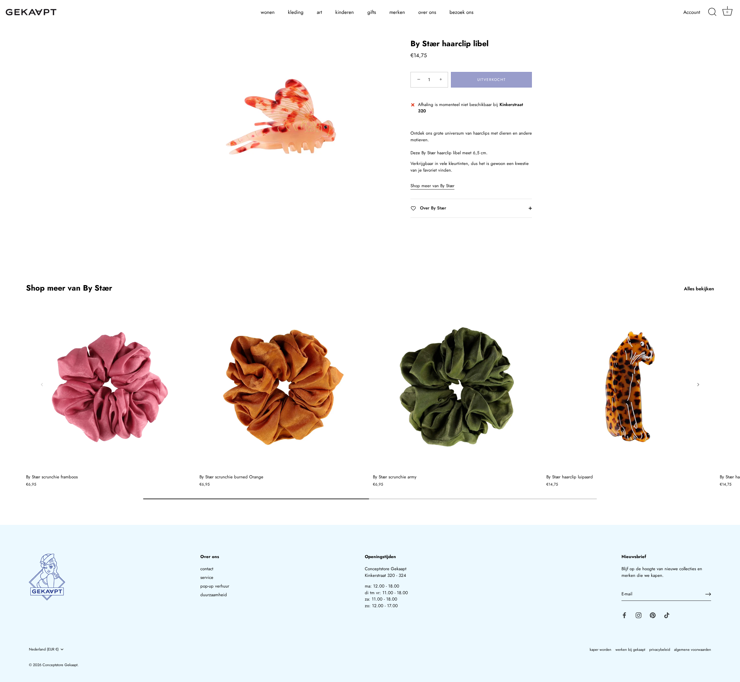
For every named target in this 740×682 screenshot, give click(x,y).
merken (397, 12)
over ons (427, 12)
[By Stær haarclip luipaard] (630, 387)
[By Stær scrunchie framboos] (110, 387)
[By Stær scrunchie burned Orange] (283, 387)
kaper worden (600, 649)
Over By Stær (432, 208)
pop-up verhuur (214, 586)
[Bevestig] (708, 594)
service (206, 577)
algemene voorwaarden (692, 649)
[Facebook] (624, 615)
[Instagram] (638, 615)
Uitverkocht (491, 79)
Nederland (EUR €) (44, 649)
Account (691, 12)
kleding (296, 12)
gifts (371, 12)
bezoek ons (461, 12)
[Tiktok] (667, 615)
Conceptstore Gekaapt (59, 665)
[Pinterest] (653, 615)
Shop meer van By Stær (432, 186)
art (319, 12)
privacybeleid (659, 649)
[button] (42, 384)
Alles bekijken (699, 288)
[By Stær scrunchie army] (457, 387)
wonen (268, 12)
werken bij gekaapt (630, 649)
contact (206, 569)
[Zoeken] (712, 12)
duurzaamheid (213, 595)
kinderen (344, 12)
